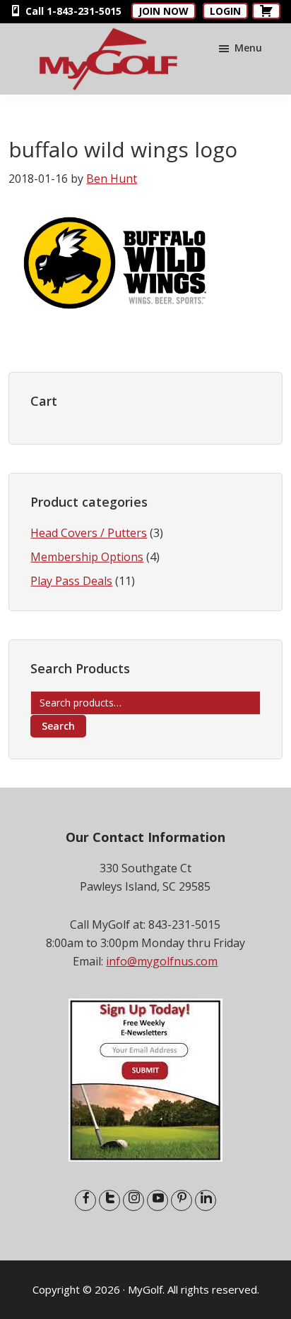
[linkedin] (205, 1200)
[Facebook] (85, 1200)
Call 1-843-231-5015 (72, 11)
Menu (248, 47)
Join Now (163, 11)
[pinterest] (181, 1200)
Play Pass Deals (71, 581)
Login (225, 11)
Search (58, 726)
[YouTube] (157, 1200)
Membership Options (86, 557)
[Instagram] (133, 1200)
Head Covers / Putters (88, 533)
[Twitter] (109, 1200)
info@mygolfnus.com (162, 961)
